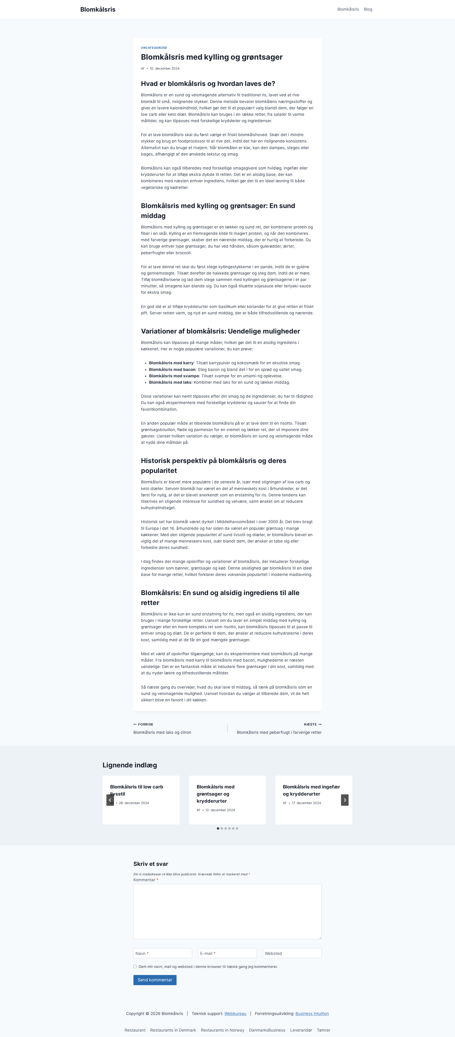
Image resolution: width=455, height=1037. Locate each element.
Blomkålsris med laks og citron (162, 728)
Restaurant (135, 1030)
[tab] (218, 828)
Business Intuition (312, 1013)
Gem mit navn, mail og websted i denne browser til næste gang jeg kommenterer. (208, 966)
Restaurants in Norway (222, 1030)
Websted (273, 953)
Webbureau (235, 1013)
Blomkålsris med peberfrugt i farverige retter (279, 728)
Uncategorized (154, 47)
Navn (142, 953)
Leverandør (301, 1030)
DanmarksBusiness (267, 1030)
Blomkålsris (348, 9)
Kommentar (146, 879)
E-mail (208, 953)
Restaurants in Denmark (173, 1030)
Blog (368, 9)
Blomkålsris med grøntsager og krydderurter (216, 794)
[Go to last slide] (110, 800)
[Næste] (345, 800)
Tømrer (323, 1030)
